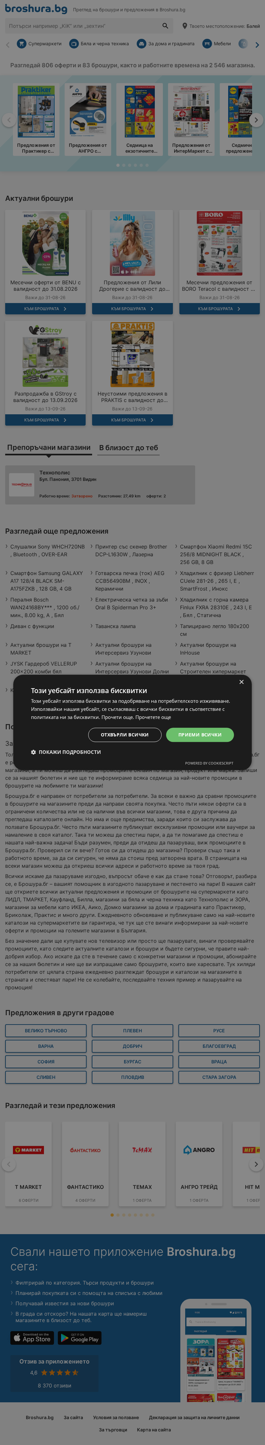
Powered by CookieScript (209, 763)
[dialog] (132, 722)
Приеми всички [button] (200, 735)
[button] (66, 752)
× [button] (241, 682)
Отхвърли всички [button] (125, 735)
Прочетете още (153, 717)
